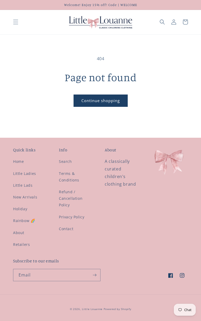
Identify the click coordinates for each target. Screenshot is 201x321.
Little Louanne (92, 309)
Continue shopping (100, 100)
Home (18, 161)
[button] (15, 22)
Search (65, 161)
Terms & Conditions (69, 176)
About (18, 232)
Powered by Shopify (117, 309)
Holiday (20, 208)
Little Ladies (24, 173)
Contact (66, 228)
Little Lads (23, 185)
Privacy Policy (71, 216)
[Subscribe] (94, 275)
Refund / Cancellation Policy (70, 198)
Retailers (21, 244)
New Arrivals (25, 197)
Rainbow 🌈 (24, 220)
